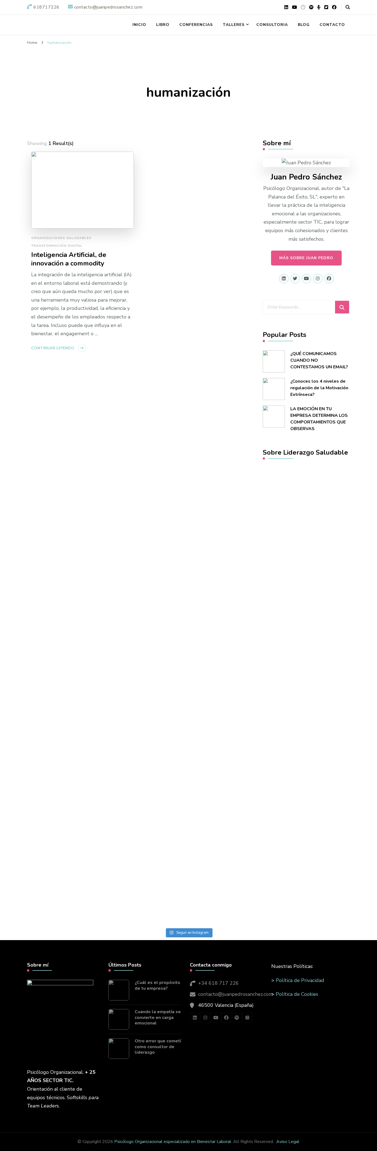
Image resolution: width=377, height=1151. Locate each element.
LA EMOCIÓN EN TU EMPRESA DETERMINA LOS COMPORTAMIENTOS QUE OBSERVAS (319, 419)
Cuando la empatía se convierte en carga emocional (158, 1017)
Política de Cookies (297, 994)
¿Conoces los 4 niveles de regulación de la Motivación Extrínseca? (319, 388)
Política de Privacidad (300, 980)
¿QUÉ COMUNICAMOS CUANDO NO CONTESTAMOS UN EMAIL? (319, 360)
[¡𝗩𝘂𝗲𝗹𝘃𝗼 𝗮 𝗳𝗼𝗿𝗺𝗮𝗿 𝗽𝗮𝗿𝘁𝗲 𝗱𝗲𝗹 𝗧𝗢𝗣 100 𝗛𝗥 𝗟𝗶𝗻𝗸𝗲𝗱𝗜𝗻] (141, 602)
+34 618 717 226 (218, 983)
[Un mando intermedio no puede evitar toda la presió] (236, 531)
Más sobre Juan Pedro (306, 258)
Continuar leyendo (52, 348)
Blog (304, 24)
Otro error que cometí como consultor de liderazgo (158, 1046)
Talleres (234, 24)
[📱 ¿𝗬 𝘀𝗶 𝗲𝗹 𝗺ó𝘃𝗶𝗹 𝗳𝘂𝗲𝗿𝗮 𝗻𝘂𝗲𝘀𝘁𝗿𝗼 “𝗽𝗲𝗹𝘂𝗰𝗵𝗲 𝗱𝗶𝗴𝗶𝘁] (46, 708)
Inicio (139, 24)
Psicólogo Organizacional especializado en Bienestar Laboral (172, 1142)
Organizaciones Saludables (61, 238)
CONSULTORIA (272, 24)
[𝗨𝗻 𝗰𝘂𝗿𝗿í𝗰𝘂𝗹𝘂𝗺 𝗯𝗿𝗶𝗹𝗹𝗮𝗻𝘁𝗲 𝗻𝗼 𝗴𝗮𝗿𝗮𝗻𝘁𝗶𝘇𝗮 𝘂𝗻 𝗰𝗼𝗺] (331, 645)
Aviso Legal (287, 1142)
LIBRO (162, 24)
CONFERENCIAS (196, 24)
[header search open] (348, 7)
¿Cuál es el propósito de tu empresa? (157, 985)
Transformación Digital (57, 245)
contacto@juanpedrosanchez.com (235, 994)
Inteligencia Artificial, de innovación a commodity (68, 259)
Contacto (332, 24)
